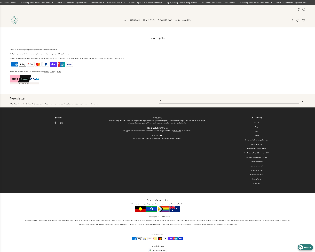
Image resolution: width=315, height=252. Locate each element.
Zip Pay (59, 72)
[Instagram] (303, 9)
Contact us (148, 138)
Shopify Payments (72, 58)
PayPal (118, 58)
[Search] (292, 20)
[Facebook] (298, 9)
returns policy (177, 131)
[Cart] (304, 20)
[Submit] (302, 101)
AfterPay (46, 72)
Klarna (52, 72)
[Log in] (298, 20)
